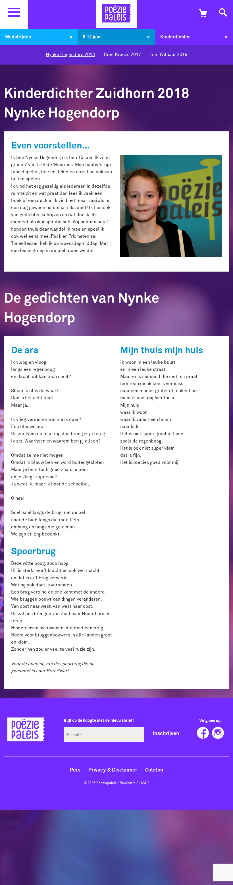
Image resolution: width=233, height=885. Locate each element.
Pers (75, 769)
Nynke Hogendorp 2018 (70, 54)
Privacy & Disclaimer (112, 769)
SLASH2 (142, 783)
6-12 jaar (92, 36)
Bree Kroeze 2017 (122, 54)
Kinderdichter (175, 36)
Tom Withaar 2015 (168, 54)
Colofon (154, 769)
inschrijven (166, 733)
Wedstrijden (18, 36)
